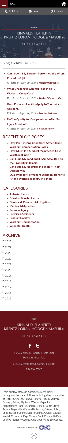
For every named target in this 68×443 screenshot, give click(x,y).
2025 (7, 241)
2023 (7, 252)
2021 (7, 264)
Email (36, 11)
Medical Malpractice (49, 83)
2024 (7, 247)
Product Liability (20, 218)
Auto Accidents (19, 194)
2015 (7, 298)
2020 (7, 269)
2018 (7, 281)
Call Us (13, 11)
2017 (7, 287)
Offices (58, 11)
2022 (7, 258)
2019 (7, 275)
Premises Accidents (48, 113)
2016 (7, 292)
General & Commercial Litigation (30, 202)
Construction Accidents (24, 198)
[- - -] (4, 4)
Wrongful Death (20, 226)
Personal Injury (46, 129)
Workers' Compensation (50, 98)
